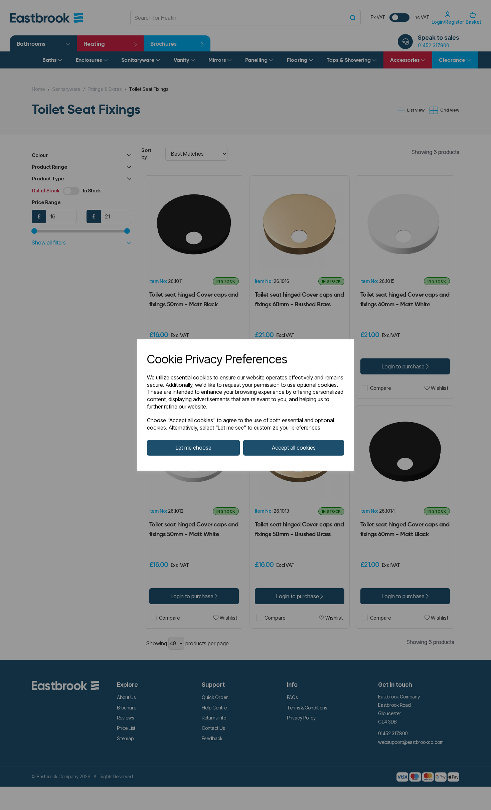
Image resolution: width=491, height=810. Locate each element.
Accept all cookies (294, 447)
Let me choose (193, 447)
